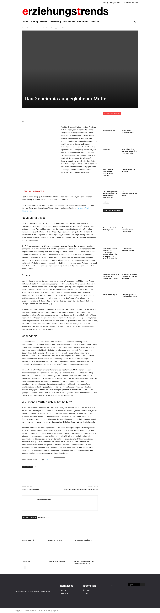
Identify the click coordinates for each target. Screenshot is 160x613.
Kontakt (85, 594)
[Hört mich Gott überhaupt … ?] (86, 530)
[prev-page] (23, 567)
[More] (49, 114)
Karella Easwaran (33, 104)
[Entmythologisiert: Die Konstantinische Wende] (130, 287)
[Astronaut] (111, 141)
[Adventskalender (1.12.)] (111, 287)
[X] (29, 114)
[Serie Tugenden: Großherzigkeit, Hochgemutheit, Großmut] (111, 162)
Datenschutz (64, 590)
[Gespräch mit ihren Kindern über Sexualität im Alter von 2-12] (130, 141)
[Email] (39, 114)
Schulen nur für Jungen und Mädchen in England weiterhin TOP (129, 276)
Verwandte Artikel (29, 517)
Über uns (86, 590)
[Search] (142, 584)
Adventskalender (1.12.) (110, 295)
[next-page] (26, 567)
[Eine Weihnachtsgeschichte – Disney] (130, 184)
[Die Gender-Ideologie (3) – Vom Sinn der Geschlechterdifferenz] (111, 267)
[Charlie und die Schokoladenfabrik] (130, 123)
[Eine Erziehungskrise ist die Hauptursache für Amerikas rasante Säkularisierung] (111, 184)
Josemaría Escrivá (28, 540)
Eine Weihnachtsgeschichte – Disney (130, 193)
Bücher (39, 28)
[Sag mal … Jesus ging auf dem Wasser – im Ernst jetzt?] (86, 551)
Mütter (36, 467)
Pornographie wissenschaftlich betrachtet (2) (127, 230)
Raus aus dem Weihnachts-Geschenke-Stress (81, 490)
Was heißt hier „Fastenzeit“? (57, 561)
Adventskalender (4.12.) (30, 490)
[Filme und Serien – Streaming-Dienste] (130, 240)
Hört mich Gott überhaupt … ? (83, 540)
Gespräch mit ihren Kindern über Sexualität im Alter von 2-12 (129, 151)
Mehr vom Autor (44, 517)
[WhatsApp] (34, 114)
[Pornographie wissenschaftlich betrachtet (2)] (130, 220)
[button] (135, 22)
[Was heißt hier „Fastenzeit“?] (60, 551)
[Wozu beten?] (34, 551)
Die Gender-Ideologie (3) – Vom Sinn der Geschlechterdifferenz (111, 276)
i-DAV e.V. (48, 460)
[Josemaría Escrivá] (34, 530)
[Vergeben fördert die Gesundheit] (130, 162)
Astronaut (106, 149)
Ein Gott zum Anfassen (55, 540)
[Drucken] (44, 114)
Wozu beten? (26, 561)
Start (23, 28)
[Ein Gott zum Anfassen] (60, 530)
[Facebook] (24, 114)
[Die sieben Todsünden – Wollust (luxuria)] (111, 220)
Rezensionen (31, 28)
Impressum (64, 594)
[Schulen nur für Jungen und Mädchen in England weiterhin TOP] (130, 267)
